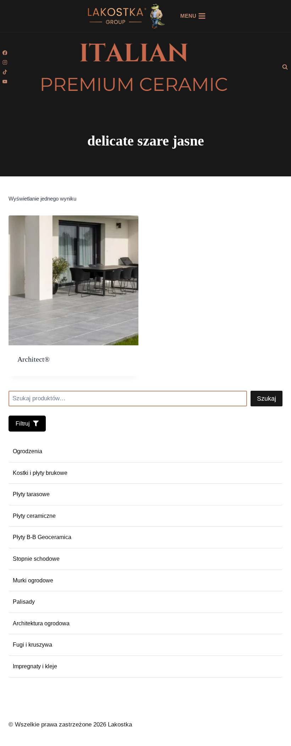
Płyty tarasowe (31, 494)
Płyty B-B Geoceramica (42, 537)
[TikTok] (5, 72)
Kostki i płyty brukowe (40, 473)
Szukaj (266, 398)
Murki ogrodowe (33, 580)
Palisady (24, 602)
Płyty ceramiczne (34, 516)
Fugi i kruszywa (32, 645)
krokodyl (164, 16)
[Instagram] (5, 62)
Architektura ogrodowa (41, 623)
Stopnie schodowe (36, 559)
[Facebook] (5, 52)
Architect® (33, 359)
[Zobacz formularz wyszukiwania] (285, 67)
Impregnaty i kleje (35, 666)
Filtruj (23, 424)
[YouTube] (5, 81)
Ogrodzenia (27, 451)
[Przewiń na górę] (273, 717)
